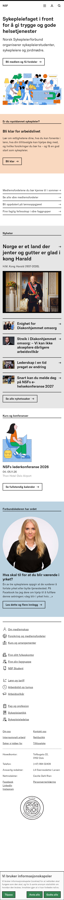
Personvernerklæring (44, 781)
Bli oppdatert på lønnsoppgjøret (22, 204)
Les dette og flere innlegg (22, 604)
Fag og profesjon (18, 706)
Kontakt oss (39, 731)
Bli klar (10, 161)
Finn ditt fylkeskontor (21, 655)
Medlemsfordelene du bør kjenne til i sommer (30, 190)
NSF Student (15, 668)
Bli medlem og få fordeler (21, 61)
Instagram (8, 789)
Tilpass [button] (9, 894)
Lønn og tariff (16, 680)
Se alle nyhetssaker (18, 398)
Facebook (8, 781)
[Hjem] (32, 819)
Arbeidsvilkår (16, 694)
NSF (5, 5)
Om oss (7, 731)
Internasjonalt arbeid (14, 737)
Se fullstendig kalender (20, 487)
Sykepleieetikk (17, 712)
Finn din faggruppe (19, 661)
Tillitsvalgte (39, 743)
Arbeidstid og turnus (20, 687)
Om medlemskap (18, 629)
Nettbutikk (39, 737)
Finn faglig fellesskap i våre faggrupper (27, 211)
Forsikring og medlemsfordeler (27, 636)
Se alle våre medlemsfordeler (20, 197)
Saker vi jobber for (12, 743)
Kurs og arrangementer (22, 643)
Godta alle (52, 894)
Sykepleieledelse (18, 719)
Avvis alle (34, 894)
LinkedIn (7, 785)
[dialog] (32, 885)
